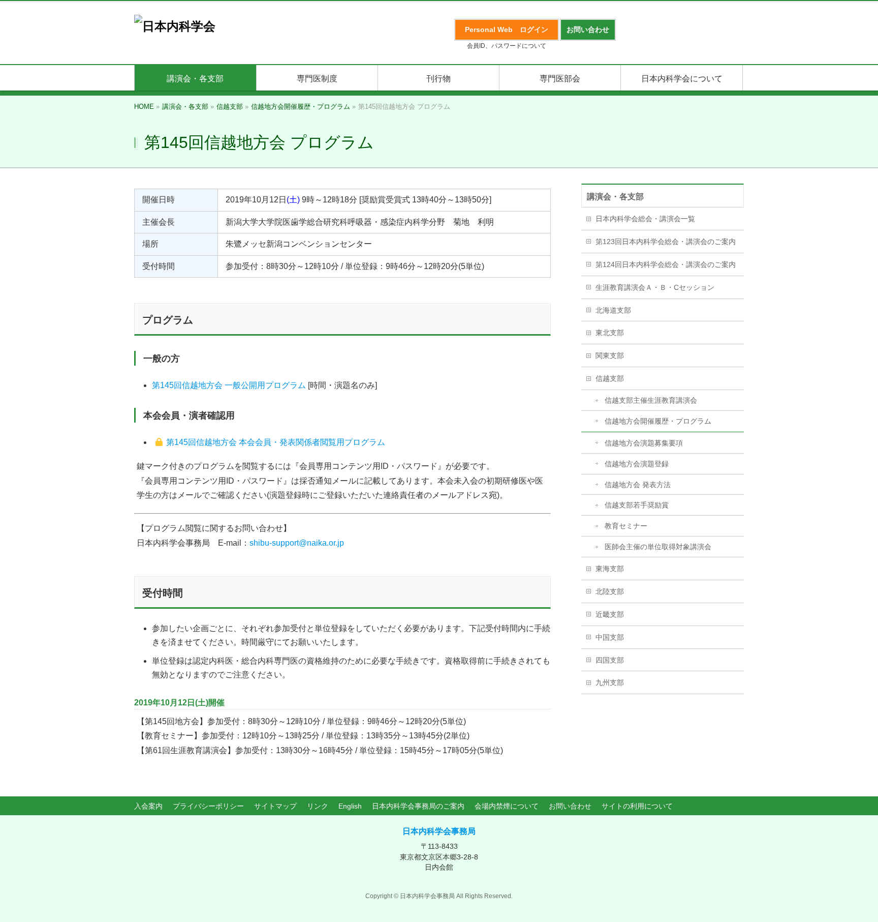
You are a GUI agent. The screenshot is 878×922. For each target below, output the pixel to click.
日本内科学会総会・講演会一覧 (645, 219)
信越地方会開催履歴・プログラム (658, 421)
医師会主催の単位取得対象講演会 (658, 547)
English (350, 806)
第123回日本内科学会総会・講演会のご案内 (665, 241)
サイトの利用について (637, 806)
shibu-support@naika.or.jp (296, 543)
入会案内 (148, 806)
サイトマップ (275, 806)
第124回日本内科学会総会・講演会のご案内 (665, 264)
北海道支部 (613, 310)
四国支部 (609, 660)
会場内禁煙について (507, 806)
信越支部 (609, 378)
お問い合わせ (570, 806)
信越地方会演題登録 (637, 464)
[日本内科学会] (174, 26)
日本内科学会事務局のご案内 (418, 806)
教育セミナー (626, 526)
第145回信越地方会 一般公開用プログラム (229, 385)
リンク (317, 806)
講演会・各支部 (615, 196)
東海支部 (609, 568)
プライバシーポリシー (208, 806)
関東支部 (609, 355)
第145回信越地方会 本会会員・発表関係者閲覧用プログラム (275, 442)
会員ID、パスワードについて (506, 45)
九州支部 (609, 682)
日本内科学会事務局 (439, 831)
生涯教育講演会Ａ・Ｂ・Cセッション (654, 287)
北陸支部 (609, 591)
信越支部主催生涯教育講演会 (651, 400)
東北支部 (609, 333)
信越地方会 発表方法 (638, 485)
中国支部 (609, 637)
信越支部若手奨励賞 (637, 505)
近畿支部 (609, 614)
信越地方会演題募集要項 (644, 443)
